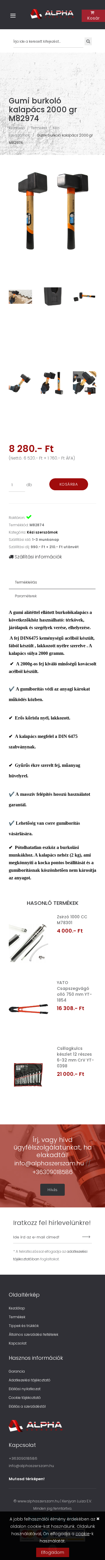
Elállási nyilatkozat (25, 1388)
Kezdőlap (17, 127)
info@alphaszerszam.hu (49, 1163)
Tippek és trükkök (24, 1325)
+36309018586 (52, 1172)
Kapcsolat (18, 1343)
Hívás (52, 1189)
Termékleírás (26, 582)
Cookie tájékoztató (25, 1397)
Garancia (17, 1371)
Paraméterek (26, 595)
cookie (83, 1534)
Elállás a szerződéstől (27, 1406)
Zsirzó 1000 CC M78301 (72, 920)
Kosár (93, 18)
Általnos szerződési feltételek (33, 1334)
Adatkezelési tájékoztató (29, 1380)
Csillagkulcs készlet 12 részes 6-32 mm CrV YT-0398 (75, 1057)
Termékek (39, 127)
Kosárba (69, 484)
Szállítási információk (37, 556)
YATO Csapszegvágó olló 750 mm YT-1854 (74, 991)
